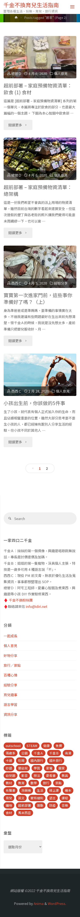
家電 (49, 768)
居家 (61, 768)
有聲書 (10, 790)
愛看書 (51, 775)
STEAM (32, 745)
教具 (65, 775)
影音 (24, 775)
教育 (21, 783)
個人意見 (61, 73)
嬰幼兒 (23, 768)
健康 (46, 745)
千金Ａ (38, 753)
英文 (21, 798)
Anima (38, 903)
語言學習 (10, 704)
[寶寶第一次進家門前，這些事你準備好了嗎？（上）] (40, 267)
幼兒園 (10, 775)
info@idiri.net (36, 606)
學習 (37, 768)
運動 (40, 805)
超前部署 (24, 805)
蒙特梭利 (37, 798)
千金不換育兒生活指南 (31, 5)
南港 (68, 753)
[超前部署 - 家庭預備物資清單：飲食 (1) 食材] (40, 57)
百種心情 (10, 675)
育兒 (9, 798)
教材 (9, 783)
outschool (13, 745)
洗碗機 (26, 790)
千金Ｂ (54, 753)
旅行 (46, 783)
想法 (37, 775)
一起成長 (10, 635)
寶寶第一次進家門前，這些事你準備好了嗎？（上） (38, 298)
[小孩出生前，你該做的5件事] (40, 375)
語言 (52, 798)
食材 (9, 813)
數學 (34, 783)
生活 (40, 790)
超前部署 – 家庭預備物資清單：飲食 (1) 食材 (38, 89)
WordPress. (57, 903)
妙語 (9, 768)
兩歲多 (10, 753)
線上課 (54, 790)
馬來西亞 (24, 813)
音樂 (65, 805)
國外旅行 (55, 760)
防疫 (52, 805)
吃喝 (21, 760)
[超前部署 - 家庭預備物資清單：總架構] (40, 159)
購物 (9, 805)
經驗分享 (61, 283)
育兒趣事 (10, 694)
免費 (59, 745)
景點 (58, 783)
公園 (24, 753)
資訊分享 (10, 714)
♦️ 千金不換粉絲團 (18, 600)
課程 (65, 798)
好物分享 (10, 655)
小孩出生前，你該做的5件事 (34, 403)
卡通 (9, 760)
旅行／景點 (12, 665)
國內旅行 (37, 760)
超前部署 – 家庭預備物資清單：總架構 (38, 190)
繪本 (68, 790)
